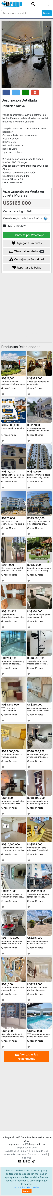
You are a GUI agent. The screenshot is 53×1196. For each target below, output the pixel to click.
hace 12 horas (36, 575)
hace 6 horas (35, 388)
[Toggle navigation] (33, 4)
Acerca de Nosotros (15, 1154)
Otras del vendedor (28, 251)
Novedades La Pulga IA (16, 1150)
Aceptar (26, 1191)
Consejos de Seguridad (29, 259)
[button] (5, 54)
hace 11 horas (36, 435)
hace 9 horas (9, 435)
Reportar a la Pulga (28, 267)
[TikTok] (33, 1161)
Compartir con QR (37, 1154)
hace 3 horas (9, 388)
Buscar (46, 13)
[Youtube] (29, 1161)
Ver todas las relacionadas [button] (28, 1056)
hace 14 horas (10, 621)
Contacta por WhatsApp (28, 235)
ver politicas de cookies (26, 1187)
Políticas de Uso (39, 1150)
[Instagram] (20, 1161)
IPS (27, 1144)
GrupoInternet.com (27, 1147)
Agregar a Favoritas (29, 243)
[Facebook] (24, 1161)
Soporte (26, 1157)
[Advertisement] (26, 303)
